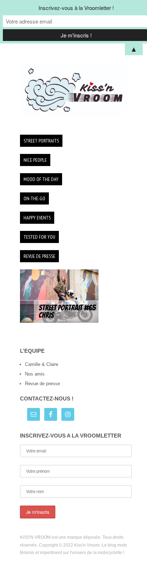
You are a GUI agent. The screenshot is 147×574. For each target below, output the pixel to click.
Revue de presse (39, 256)
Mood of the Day (41, 179)
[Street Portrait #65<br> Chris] (59, 296)
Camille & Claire (41, 364)
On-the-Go (34, 198)
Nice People (35, 160)
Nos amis (35, 374)
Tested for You (39, 237)
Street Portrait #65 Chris (67, 312)
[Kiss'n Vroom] (73, 90)
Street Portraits (41, 141)
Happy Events (37, 217)
